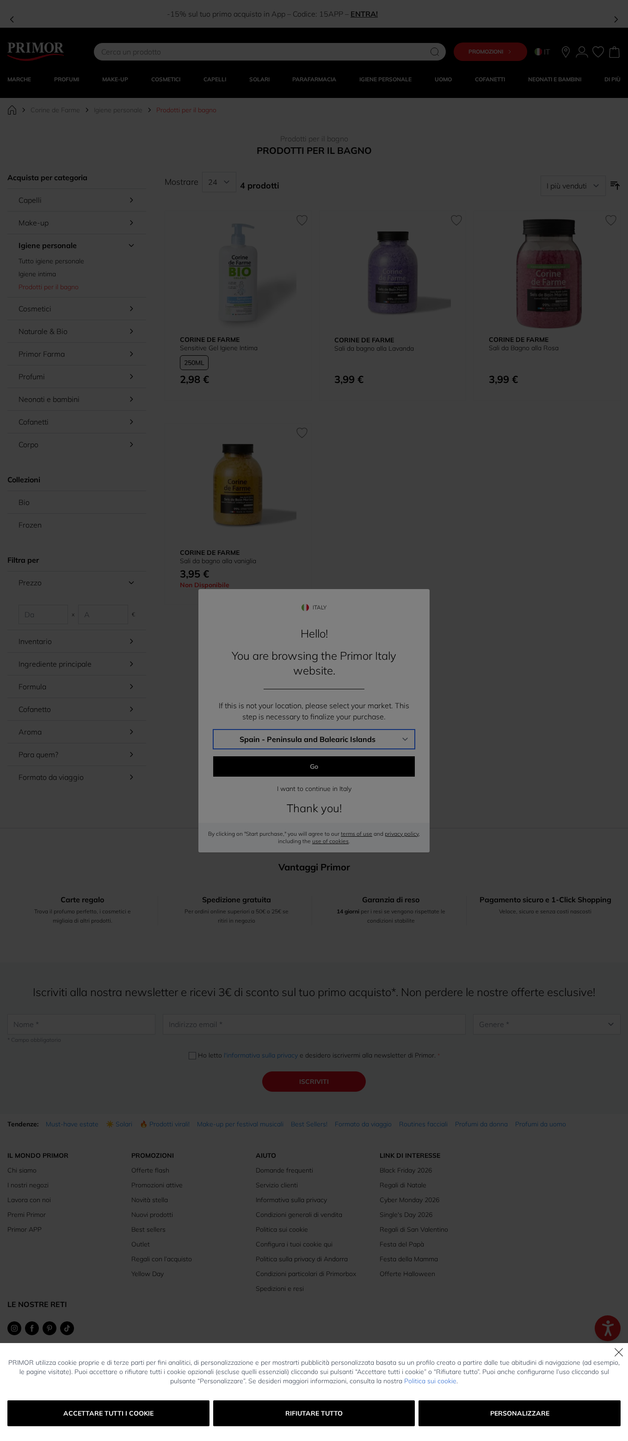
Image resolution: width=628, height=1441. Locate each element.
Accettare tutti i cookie (108, 1413)
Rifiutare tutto (314, 1413)
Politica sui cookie (430, 1381)
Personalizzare (519, 1413)
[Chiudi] (618, 1352)
